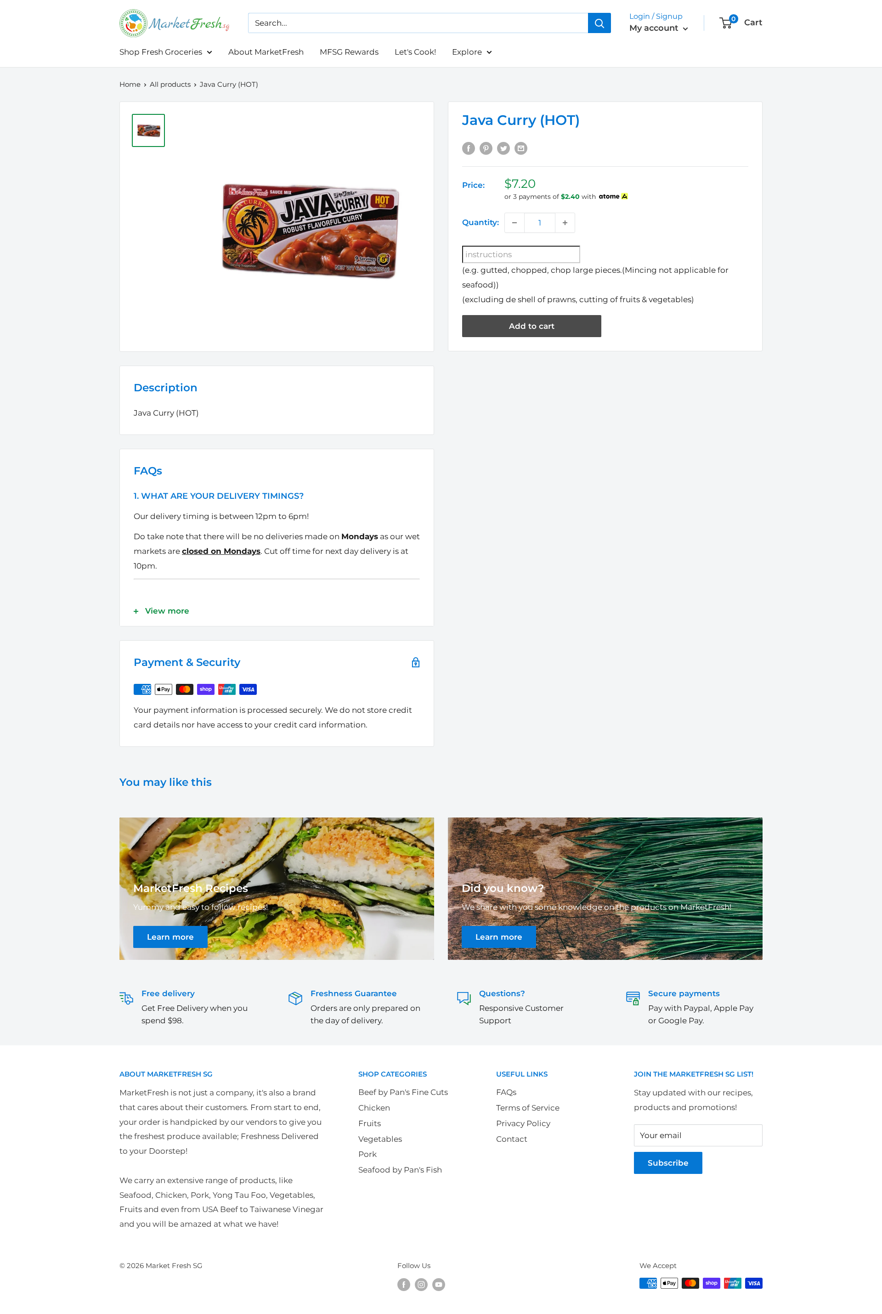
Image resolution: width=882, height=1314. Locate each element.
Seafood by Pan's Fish (400, 1169)
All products (170, 84)
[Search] (599, 23)
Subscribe (668, 1162)
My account (655, 28)
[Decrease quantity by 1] (514, 222)
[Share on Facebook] (468, 148)
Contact (511, 1139)
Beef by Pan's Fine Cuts (403, 1092)
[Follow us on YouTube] (438, 1284)
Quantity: (480, 222)
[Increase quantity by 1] (565, 222)
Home (130, 84)
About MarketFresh (266, 51)
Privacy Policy (523, 1123)
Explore (467, 51)
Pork (367, 1154)
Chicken (374, 1107)
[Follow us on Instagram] (421, 1284)
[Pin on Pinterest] (486, 148)
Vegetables (380, 1139)
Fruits (369, 1123)
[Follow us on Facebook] (403, 1284)
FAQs (506, 1092)
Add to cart (531, 326)
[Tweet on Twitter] (503, 148)
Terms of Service (528, 1107)
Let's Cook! (415, 51)
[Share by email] (520, 148)
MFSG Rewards (349, 51)
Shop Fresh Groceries (160, 51)
